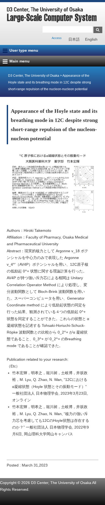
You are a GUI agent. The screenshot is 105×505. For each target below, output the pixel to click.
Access (57, 38)
